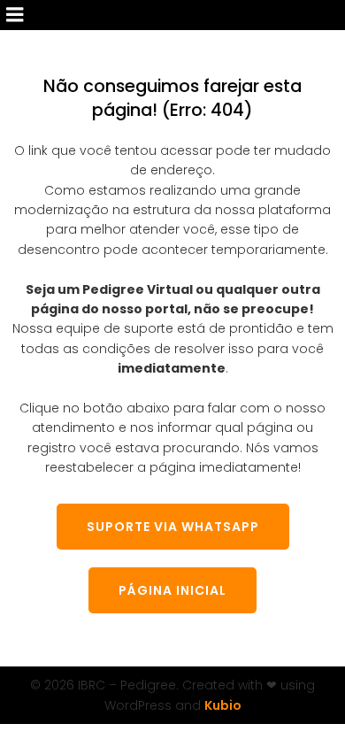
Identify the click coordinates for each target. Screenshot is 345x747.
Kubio (223, 705)
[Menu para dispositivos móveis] (15, 15)
